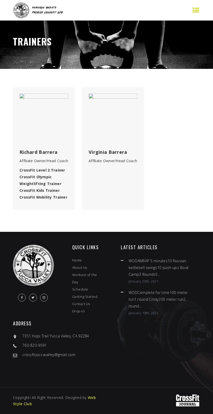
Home (77, 260)
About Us (79, 267)
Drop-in (78, 311)
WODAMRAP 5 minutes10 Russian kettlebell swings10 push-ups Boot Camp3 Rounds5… (159, 267)
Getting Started (85, 296)
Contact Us (81, 303)
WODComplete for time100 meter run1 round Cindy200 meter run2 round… (158, 299)
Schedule (80, 289)
